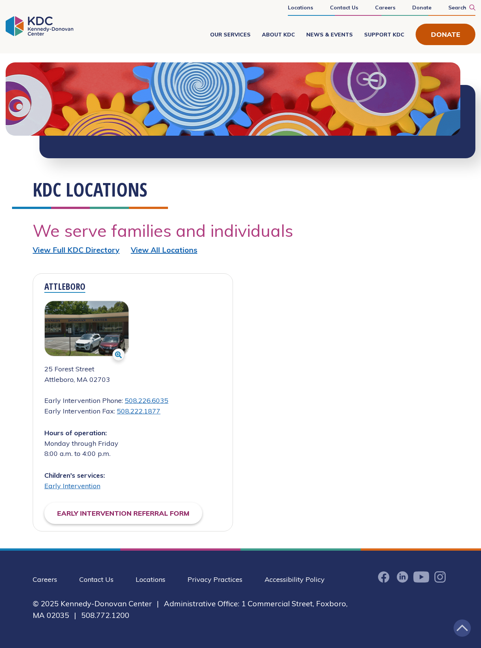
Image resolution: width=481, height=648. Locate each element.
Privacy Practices (215, 579)
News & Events (329, 34)
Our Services (230, 34)
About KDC (278, 34)
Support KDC (384, 34)
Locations (300, 7)
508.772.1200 (105, 615)
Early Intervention (72, 485)
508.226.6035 (146, 400)
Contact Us (344, 7)
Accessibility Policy (295, 579)
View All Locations (164, 249)
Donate (421, 7)
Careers (385, 7)
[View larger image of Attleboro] (118, 354)
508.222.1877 (138, 411)
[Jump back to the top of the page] (462, 628)
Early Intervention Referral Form (123, 513)
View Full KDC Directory (76, 249)
